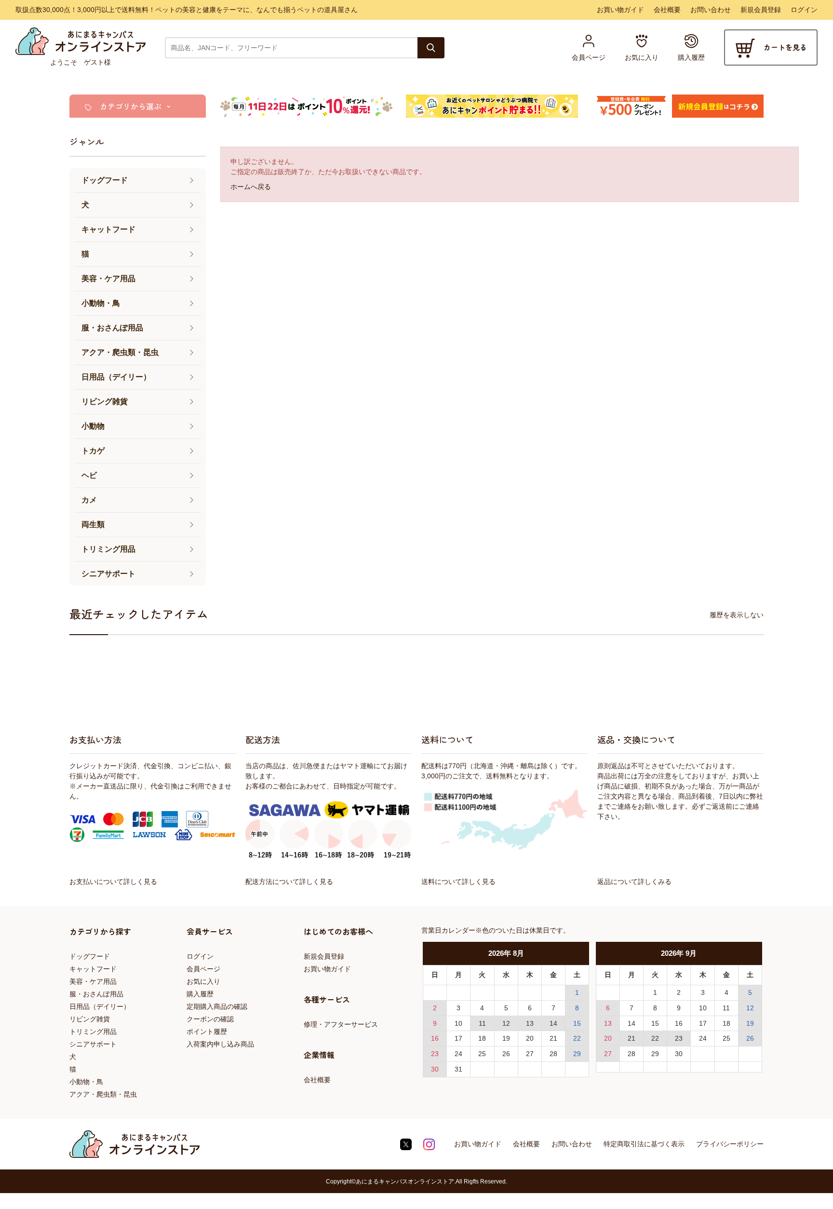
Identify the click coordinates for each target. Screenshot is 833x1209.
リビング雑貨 (89, 1019)
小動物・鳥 (86, 1082)
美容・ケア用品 (93, 981)
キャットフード (93, 969)
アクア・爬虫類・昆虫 (103, 1094)
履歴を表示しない (737, 615)
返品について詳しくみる (634, 881)
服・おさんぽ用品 (96, 994)
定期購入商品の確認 (217, 1006)
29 (577, 1054)
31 (458, 1069)
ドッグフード (89, 956)
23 (435, 1054)
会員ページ (203, 969)
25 (482, 1054)
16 (435, 1038)
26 (506, 1054)
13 (530, 1023)
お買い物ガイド (620, 10)
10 (458, 1023)
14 (553, 1023)
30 (435, 1069)
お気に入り (203, 981)
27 (530, 1054)
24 (458, 1054)
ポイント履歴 (207, 1031)
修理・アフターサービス (341, 1024)
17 (458, 1038)
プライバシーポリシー (730, 1144)
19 (506, 1038)
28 (553, 1054)
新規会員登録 (760, 10)
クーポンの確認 (210, 1019)
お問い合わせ (710, 10)
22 (577, 1038)
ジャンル (86, 141)
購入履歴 (200, 994)
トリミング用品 (93, 1031)
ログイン (804, 10)
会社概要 (667, 10)
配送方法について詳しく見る (289, 881)
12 (506, 1023)
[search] (430, 47)
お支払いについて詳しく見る (113, 881)
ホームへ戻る (250, 186)
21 (553, 1038)
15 (577, 1023)
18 (482, 1038)
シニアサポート (93, 1044)
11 (482, 1023)
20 (530, 1038)
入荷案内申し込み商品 (220, 1044)
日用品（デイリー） (99, 1006)
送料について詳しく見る (458, 881)
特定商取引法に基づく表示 (644, 1144)
